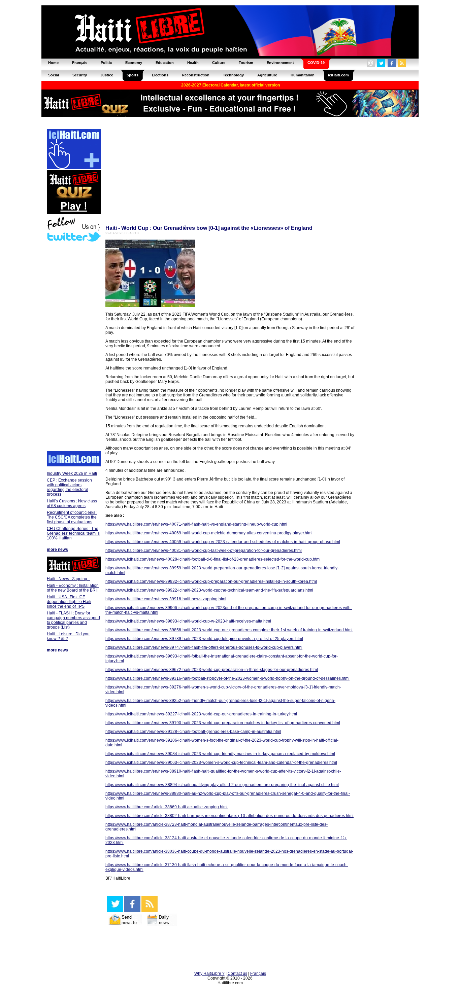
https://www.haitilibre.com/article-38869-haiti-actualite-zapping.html (166, 807)
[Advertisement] (73, 347)
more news (57, 549)
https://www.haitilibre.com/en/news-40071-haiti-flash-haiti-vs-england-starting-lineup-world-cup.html (196, 524)
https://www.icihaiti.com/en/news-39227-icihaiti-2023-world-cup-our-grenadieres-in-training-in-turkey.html (201, 714)
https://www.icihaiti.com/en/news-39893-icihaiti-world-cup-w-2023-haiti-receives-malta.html (188, 621)
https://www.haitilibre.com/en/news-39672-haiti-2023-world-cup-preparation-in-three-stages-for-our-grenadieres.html (211, 669)
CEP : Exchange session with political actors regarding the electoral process (69, 487)
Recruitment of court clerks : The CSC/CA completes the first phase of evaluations (72, 517)
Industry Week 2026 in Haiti (72, 473)
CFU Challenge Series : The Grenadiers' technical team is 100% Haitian (73, 533)
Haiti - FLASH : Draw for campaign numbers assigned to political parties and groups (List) (73, 620)
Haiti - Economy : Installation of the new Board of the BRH (73, 588)
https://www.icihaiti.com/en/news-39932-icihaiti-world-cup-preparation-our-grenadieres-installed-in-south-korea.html (211, 581)
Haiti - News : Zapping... (68, 578)
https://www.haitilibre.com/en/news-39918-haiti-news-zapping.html (165, 599)
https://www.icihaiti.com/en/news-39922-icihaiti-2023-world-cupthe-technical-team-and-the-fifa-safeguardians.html (209, 590)
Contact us (237, 973)
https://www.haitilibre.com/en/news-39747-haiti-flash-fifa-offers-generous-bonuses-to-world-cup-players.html (203, 647)
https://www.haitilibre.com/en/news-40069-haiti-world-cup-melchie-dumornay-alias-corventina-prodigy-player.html (209, 533)
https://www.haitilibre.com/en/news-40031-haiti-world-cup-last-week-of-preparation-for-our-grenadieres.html (203, 550)
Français (258, 973)
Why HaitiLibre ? (209, 973)
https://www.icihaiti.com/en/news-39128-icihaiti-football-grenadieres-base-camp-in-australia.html (193, 731)
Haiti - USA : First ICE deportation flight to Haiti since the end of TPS (69, 602)
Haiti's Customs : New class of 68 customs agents (72, 503)
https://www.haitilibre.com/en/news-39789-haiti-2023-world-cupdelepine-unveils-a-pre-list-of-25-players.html (204, 638)
